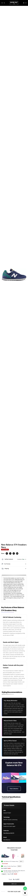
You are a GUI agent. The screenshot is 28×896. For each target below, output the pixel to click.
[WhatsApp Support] (25, 888)
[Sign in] (26, 3)
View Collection (14, 788)
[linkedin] (17, 553)
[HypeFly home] (14, 3)
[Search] (4, 3)
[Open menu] (2, 3)
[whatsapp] (13, 553)
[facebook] (6, 553)
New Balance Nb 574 (8, 833)
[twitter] (10, 553)
